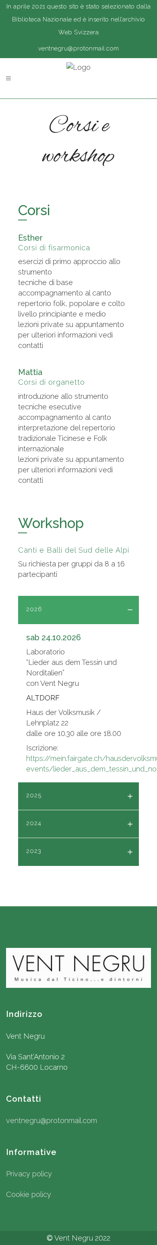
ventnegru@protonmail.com (51, 1120)
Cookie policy (28, 1194)
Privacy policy (29, 1174)
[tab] (78, 610)
